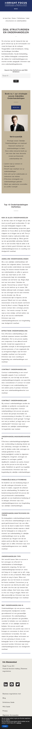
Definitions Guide (8, 702)
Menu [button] (16, 8)
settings (19, 723)
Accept (5, 726)
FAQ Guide (6, 706)
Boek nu (16, 107)
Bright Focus (16, 4)
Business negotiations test (12, 694)
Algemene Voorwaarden (11, 715)
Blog (4, 698)
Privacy (5, 711)
